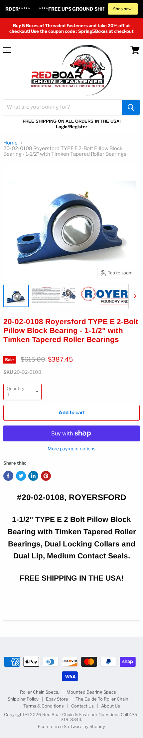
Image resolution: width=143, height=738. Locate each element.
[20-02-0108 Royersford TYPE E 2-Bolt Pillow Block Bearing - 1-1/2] (16, 296)
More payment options (71, 448)
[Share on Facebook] (8, 476)
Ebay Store (57, 699)
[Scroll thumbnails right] (133, 296)
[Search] (131, 107)
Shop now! (123, 8)
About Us (110, 706)
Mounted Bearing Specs (91, 692)
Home (10, 143)
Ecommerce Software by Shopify (71, 726)
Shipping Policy (23, 699)
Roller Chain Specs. (39, 692)
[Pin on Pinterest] (46, 476)
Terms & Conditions (43, 706)
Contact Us (82, 706)
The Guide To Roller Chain (101, 699)
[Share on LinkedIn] (33, 476)
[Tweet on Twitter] (21, 476)
